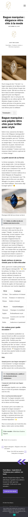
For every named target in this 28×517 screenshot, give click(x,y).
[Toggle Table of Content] (13, 113)
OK (14, 514)
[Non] (26, 511)
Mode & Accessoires (10, 440)
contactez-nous (10, 491)
